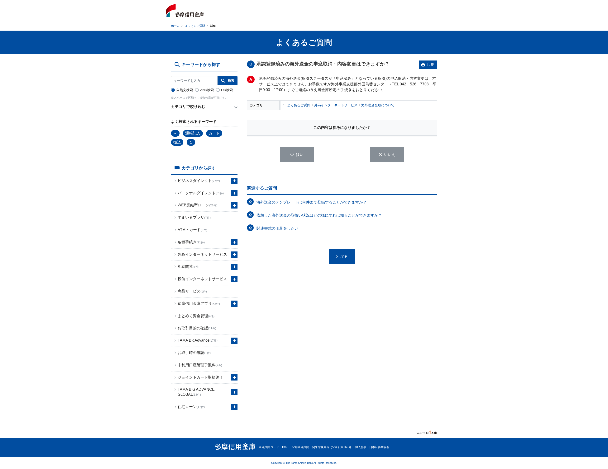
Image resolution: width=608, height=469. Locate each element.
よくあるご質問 (195, 26)
